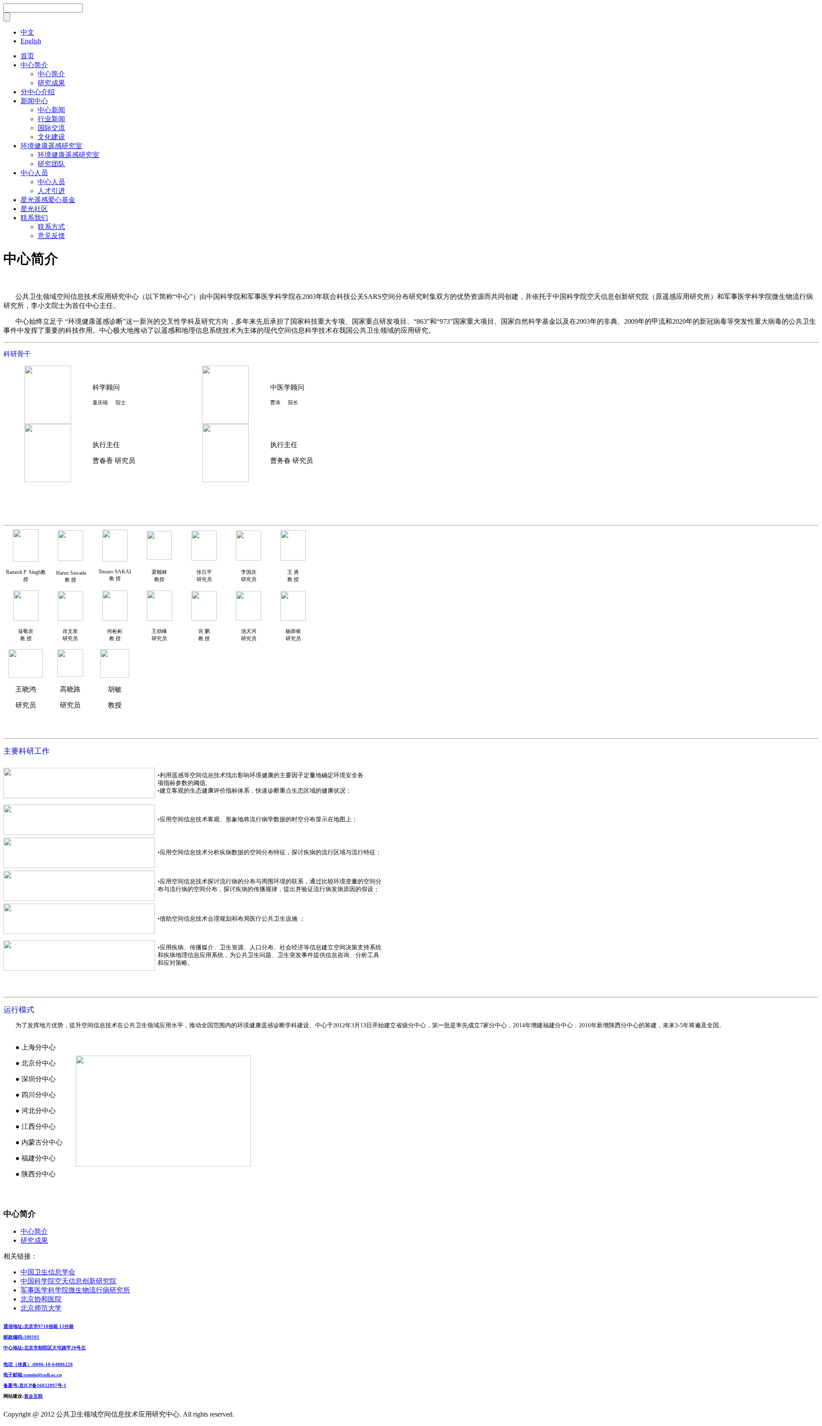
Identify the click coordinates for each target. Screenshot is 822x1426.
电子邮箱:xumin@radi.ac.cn (32, 1374)
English (31, 41)
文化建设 (51, 136)
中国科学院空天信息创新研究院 (68, 1281)
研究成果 (51, 83)
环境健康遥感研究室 (51, 145)
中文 (27, 32)
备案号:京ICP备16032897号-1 (34, 1385)
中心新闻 (51, 109)
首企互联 (33, 1396)
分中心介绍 (38, 91)
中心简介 (34, 65)
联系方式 (51, 226)
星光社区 (34, 208)
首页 (27, 56)
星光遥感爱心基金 (48, 199)
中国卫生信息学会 (48, 1272)
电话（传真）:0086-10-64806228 (38, 1364)
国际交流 (51, 127)
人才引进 (51, 190)
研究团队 (51, 163)
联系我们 (34, 217)
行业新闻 (51, 118)
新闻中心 (34, 100)
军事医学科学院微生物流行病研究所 (75, 1290)
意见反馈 (51, 235)
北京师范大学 (41, 1308)
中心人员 (34, 172)
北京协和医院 (41, 1299)
